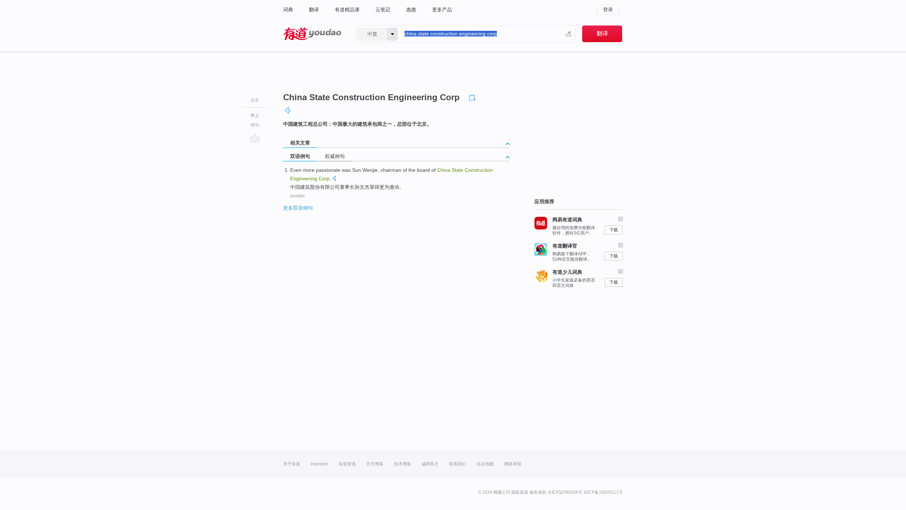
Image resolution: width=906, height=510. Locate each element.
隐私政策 (519, 492)
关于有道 (291, 463)
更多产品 (442, 9)
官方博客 (374, 463)
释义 (255, 115)
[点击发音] (334, 179)
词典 (288, 9)
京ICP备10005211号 (603, 492)
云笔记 (382, 9)
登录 (608, 9)
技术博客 (402, 463)
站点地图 (485, 463)
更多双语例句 (298, 208)
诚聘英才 (430, 463)
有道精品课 (347, 9)
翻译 (314, 9)
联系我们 (457, 463)
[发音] (288, 110)
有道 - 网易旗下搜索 (312, 33)
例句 (255, 125)
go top (255, 138)
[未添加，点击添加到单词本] (473, 96)
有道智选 (347, 463)
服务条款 (537, 492)
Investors (319, 463)
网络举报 (512, 463)
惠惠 (411, 9)
